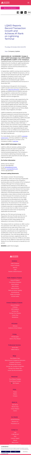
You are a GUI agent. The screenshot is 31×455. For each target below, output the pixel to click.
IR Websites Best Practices (15, 364)
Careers (15, 410)
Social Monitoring (15, 292)
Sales (15, 436)
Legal (15, 269)
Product (15, 391)
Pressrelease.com (15, 423)
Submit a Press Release (15, 338)
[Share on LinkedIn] (25, 12)
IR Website (15, 307)
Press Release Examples (15, 381)
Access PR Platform (15, 280)
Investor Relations (15, 408)
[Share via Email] (29, 12)
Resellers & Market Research (15, 271)
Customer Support (15, 438)
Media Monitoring (15, 288)
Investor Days (15, 315)
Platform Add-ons (15, 349)
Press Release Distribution (15, 282)
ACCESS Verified (15, 296)
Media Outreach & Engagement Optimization (15, 360)
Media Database (15, 284)
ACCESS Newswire (15, 419)
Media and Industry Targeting (15, 290)
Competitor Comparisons (15, 362)
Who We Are (15, 404)
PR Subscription (15, 336)
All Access (15, 326)
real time (15, 141)
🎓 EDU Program (15, 383)
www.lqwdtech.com (12, 169)
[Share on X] (22, 12)
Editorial (15, 440)
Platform (15, 394)
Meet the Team (15, 406)
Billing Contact (15, 442)
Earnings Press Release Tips (15, 368)
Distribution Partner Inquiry (15, 444)
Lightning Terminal (13, 89)
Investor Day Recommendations (15, 370)
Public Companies (15, 263)
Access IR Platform (15, 305)
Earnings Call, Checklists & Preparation (15, 366)
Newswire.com (15, 421)
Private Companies (15, 265)
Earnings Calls (15, 311)
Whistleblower (15, 317)
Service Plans (15, 347)
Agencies (15, 267)
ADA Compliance (15, 309)
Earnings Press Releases (15, 313)
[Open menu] (28, 2)
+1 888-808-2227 (15, 434)
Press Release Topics (15, 358)
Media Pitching (15, 286)
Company (15, 396)
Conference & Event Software (15, 328)
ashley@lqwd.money (11, 167)
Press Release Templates (15, 379)
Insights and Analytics (15, 294)
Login (15, 432)
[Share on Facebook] (18, 12)
